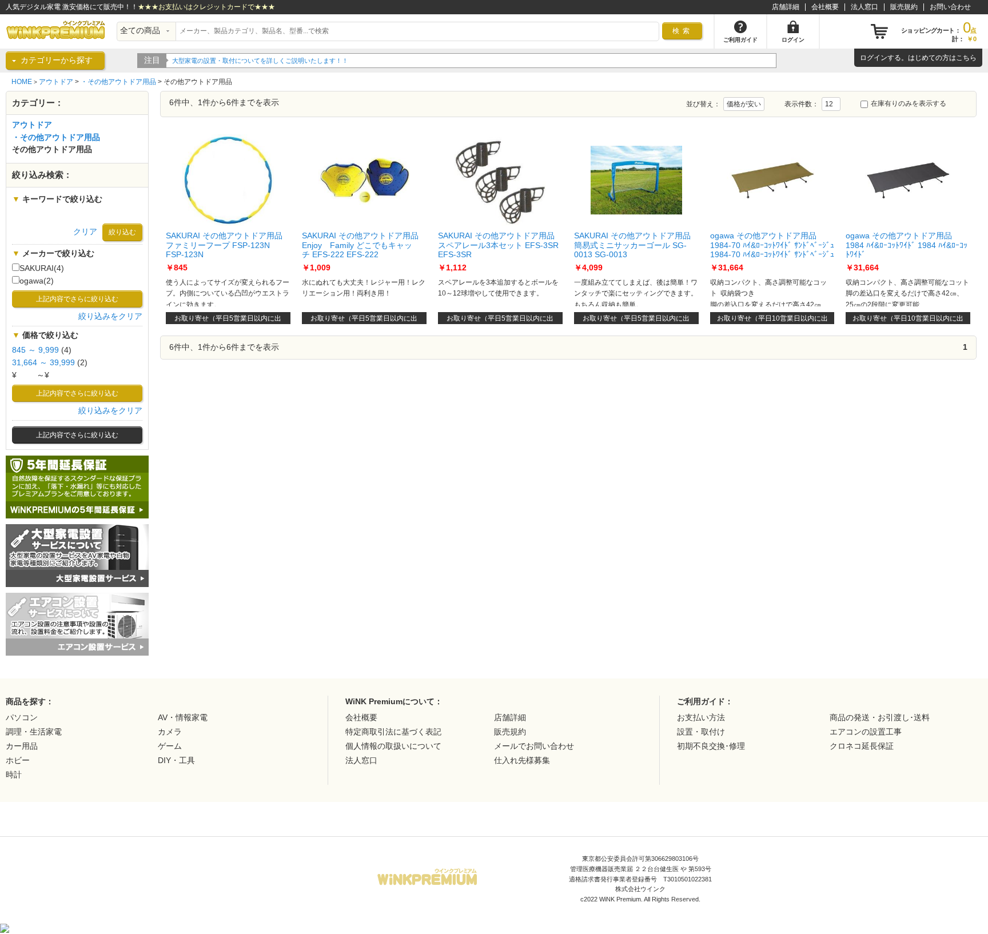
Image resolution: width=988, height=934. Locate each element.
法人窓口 (864, 7)
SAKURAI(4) (41, 268)
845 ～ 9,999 (35, 350)
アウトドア (56, 82)
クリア (85, 231)
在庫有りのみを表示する (908, 103)
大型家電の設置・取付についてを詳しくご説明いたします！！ (260, 60)
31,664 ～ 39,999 (43, 362)
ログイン (873, 58)
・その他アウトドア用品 (118, 82)
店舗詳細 (785, 7)
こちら (966, 58)
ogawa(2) (36, 281)
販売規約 (904, 7)
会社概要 (825, 7)
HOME (21, 82)
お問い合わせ (950, 7)
